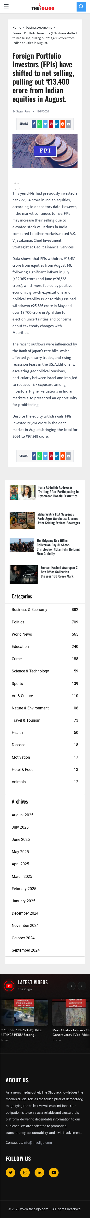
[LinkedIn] (39, 1172)
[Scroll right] (82, 986)
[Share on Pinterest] (51, 124)
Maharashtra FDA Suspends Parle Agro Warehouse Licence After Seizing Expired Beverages (58, 518)
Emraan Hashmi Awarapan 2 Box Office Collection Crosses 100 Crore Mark (59, 571)
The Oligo (25, 989)
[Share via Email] (68, 124)
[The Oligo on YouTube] (9, 986)
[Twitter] (10, 1172)
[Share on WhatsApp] (39, 124)
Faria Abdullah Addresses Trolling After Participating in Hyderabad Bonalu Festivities (58, 491)
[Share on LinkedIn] (57, 124)
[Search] (81, 7)
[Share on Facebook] (34, 124)
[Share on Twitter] (45, 124)
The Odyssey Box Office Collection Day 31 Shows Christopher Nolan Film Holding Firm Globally (58, 547)
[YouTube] (54, 1172)
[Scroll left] (71, 986)
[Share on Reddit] (62, 124)
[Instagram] (25, 1172)
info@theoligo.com (38, 1142)
